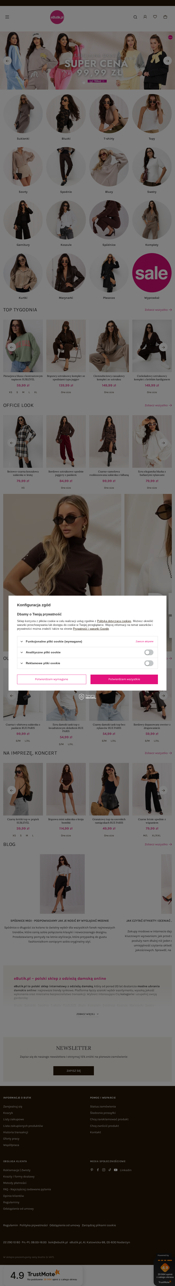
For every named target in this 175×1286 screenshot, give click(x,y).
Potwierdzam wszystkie (124, 679)
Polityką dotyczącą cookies (114, 620)
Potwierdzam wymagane (51, 679)
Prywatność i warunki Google (91, 628)
